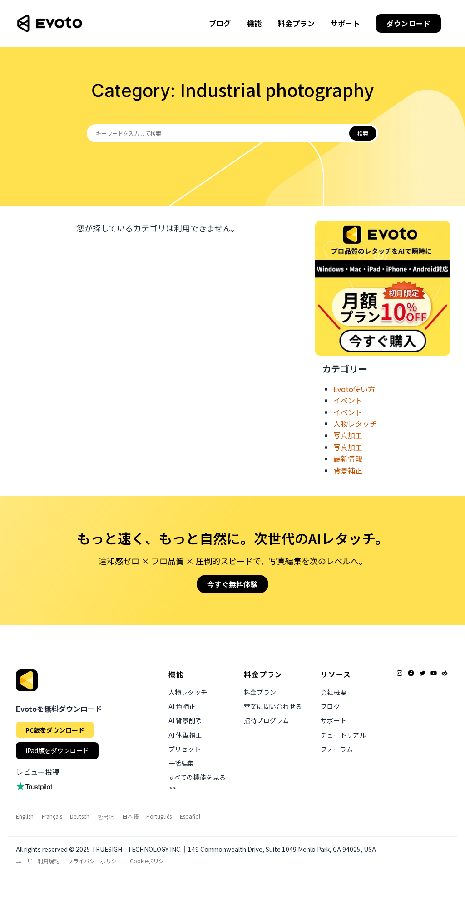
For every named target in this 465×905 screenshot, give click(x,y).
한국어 (106, 816)
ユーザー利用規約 (37, 861)
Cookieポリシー (149, 861)
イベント (347, 400)
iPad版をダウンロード (57, 750)
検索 (362, 133)
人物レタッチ (355, 423)
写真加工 (347, 435)
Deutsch (79, 816)
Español (190, 816)
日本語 (130, 816)
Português (159, 816)
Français (52, 816)
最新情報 (347, 458)
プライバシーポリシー (95, 861)
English (25, 816)
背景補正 (347, 470)
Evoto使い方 (354, 388)
